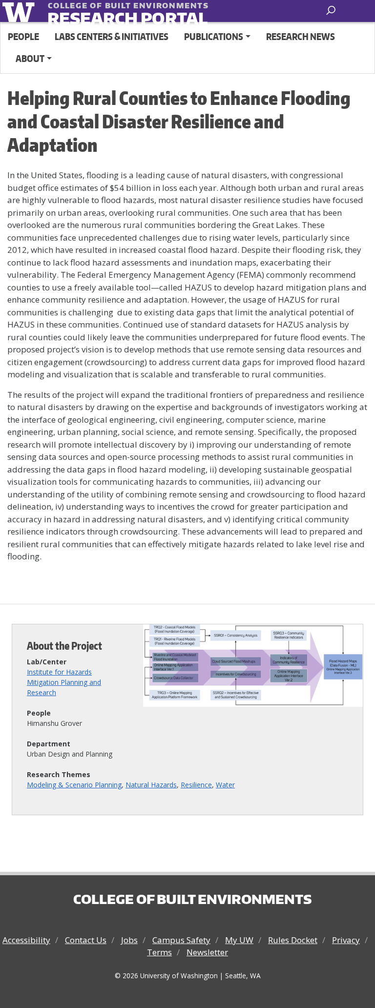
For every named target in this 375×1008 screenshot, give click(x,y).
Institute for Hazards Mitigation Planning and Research (64, 682)
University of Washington (20, 11)
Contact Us (85, 940)
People (23, 36)
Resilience (196, 784)
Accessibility (26, 940)
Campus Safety (181, 940)
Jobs (129, 940)
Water (225, 784)
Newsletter (207, 952)
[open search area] (332, 10)
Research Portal (107, 12)
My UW (239, 940)
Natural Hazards (151, 784)
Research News (300, 36)
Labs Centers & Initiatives (111, 36)
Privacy (346, 940)
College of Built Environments (192, 899)
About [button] (30, 58)
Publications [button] (213, 36)
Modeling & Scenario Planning (74, 784)
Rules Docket (292, 940)
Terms (159, 952)
